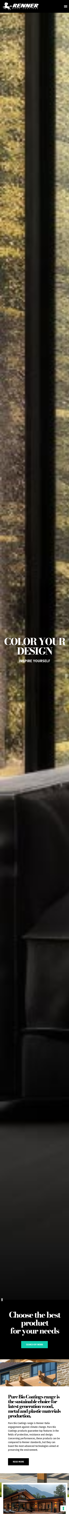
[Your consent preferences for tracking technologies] (63, 1508)
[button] (65, 6)
